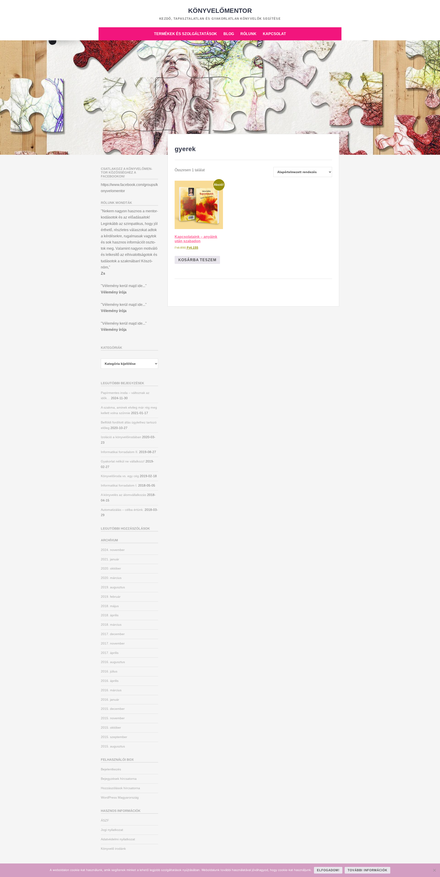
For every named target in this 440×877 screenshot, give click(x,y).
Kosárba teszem (197, 260)
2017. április (109, 653)
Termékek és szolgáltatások (185, 34)
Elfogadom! (328, 870)
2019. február (111, 596)
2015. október (111, 727)
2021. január (110, 559)
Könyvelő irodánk (113, 848)
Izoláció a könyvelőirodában (121, 437)
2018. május (110, 606)
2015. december (113, 709)
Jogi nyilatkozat (112, 830)
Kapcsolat (274, 34)
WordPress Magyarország (120, 797)
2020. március (111, 578)
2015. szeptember (114, 737)
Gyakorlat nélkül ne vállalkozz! (123, 461)
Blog (228, 34)
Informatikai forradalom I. (119, 485)
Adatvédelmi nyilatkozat (118, 839)
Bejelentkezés (111, 769)
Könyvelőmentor (220, 10)
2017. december (113, 634)
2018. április (109, 615)
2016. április (109, 681)
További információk (367, 870)
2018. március (111, 624)
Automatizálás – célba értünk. (122, 510)
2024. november (113, 550)
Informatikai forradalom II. (119, 452)
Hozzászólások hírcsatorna (120, 788)
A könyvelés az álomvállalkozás (123, 495)
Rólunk (248, 34)
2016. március (111, 690)
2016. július (109, 671)
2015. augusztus (113, 746)
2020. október (111, 568)
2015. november (113, 718)
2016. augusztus (113, 662)
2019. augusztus (113, 587)
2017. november (113, 643)
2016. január (110, 699)
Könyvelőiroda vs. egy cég (120, 476)
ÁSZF (105, 820)
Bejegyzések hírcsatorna (119, 778)
